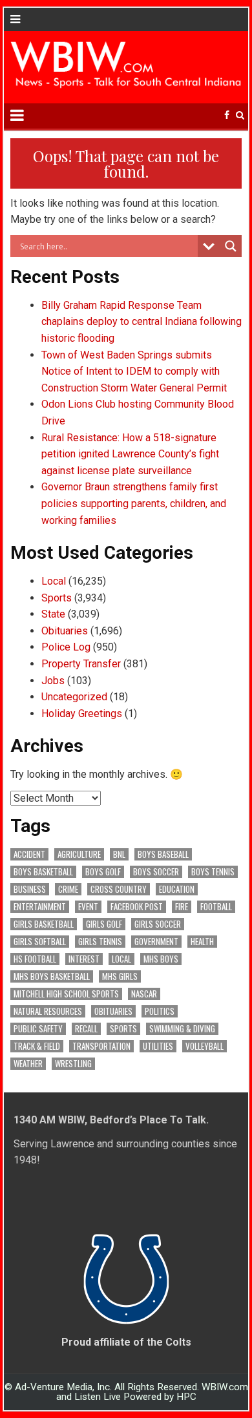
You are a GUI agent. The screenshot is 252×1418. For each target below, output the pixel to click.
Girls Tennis (100, 941)
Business (30, 889)
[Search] (240, 115)
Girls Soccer (157, 924)
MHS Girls (120, 976)
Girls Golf (104, 924)
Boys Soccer (156, 872)
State (53, 614)
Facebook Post (136, 907)
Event (88, 907)
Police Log (65, 647)
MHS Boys (160, 959)
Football (216, 907)
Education (176, 889)
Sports (56, 598)
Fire (181, 907)
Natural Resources (48, 1011)
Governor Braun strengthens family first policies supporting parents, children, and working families (133, 503)
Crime (68, 889)
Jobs (53, 680)
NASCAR (144, 994)
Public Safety (38, 1029)
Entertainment (40, 907)
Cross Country (118, 889)
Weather (28, 1064)
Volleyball (204, 1046)
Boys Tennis (213, 872)
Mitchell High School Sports (66, 994)
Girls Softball (40, 941)
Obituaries (64, 631)
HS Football (35, 959)
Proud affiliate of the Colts (126, 1342)
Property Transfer (81, 664)
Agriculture (79, 854)
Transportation (101, 1046)
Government (156, 941)
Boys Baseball (163, 854)
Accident (29, 854)
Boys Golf (103, 872)
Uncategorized (74, 697)
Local (53, 581)
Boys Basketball (43, 872)
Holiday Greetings (81, 713)
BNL (119, 854)
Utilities (158, 1046)
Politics (159, 1011)
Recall (86, 1029)
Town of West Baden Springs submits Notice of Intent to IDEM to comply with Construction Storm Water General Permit (134, 371)
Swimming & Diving (182, 1029)
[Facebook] (226, 115)
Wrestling (73, 1064)
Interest (84, 959)
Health (202, 941)
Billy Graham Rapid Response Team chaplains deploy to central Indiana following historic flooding (141, 321)
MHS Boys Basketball (52, 976)
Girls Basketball (44, 924)
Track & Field (37, 1046)
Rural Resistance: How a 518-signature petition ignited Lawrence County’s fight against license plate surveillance (130, 454)
